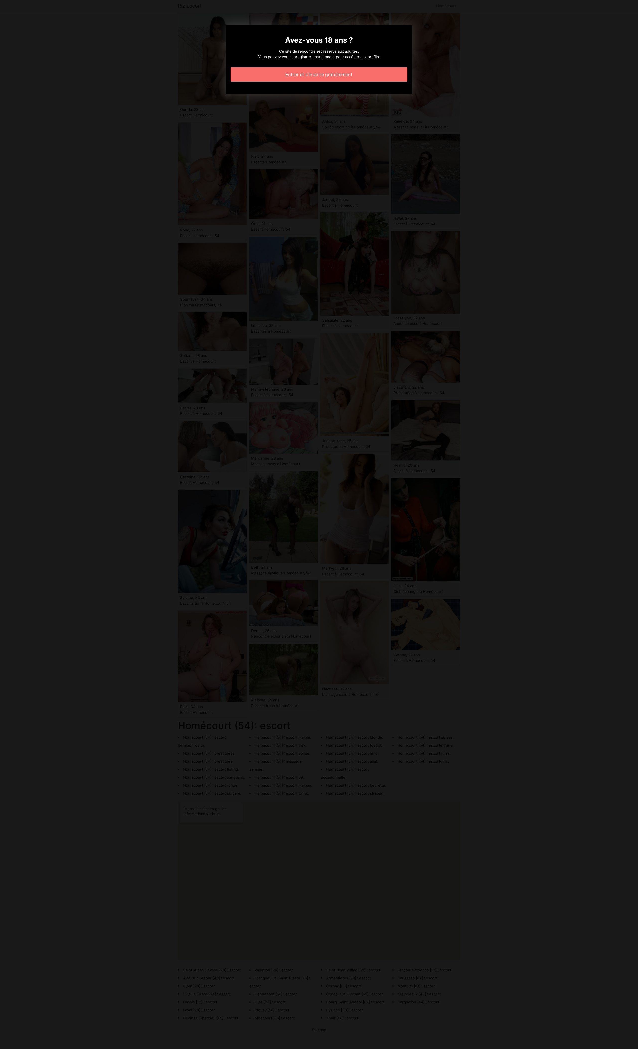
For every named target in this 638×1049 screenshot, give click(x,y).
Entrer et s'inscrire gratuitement (319, 74)
